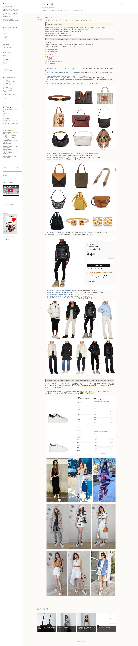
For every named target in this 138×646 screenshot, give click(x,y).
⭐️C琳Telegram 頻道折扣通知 (10, 123)
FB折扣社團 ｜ (45, 10)
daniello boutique (8, 52)
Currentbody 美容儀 (8, 88)
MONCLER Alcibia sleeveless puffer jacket (61, 291)
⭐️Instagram (6, 118)
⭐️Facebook (6, 116)
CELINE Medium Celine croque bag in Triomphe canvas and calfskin (70, 79)
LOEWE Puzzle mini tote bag (57, 155)
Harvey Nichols (7, 84)
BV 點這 (49, 58)
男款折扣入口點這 (52, 51)
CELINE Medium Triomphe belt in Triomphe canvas (64, 72)
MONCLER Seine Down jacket (57, 294)
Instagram (50, 33)
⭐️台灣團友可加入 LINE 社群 (10, 121)
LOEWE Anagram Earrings (56, 159)
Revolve (5, 55)
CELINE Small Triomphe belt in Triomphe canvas (63, 69)
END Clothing (6, 54)
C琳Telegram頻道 (55, 29)
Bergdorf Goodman (8, 94)
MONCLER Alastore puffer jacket (58, 292)
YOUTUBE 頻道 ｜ (60, 10)
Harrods (5, 39)
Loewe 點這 (50, 56)
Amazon (5, 62)
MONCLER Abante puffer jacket (58, 296)
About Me (76, 10)
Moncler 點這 (51, 60)
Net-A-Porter (6, 45)
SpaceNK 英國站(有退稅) (9, 82)
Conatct (81, 10)
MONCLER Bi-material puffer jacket (59, 298)
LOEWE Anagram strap (55, 157)
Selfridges (5, 32)
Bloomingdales (7, 61)
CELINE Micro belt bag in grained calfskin (61, 83)
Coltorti (5, 51)
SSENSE (5, 33)
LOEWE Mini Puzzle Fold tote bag (58, 153)
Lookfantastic (6, 83)
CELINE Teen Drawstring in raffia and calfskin (62, 78)
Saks (4, 58)
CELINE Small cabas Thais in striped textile (62, 76)
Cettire (5, 50)
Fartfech (5, 36)
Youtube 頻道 (51, 35)
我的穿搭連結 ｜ (69, 10)
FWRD (5, 37)
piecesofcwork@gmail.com (10, 20)
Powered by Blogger (81, 641)
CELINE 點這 (51, 54)
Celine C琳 (47, 4)
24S (4, 41)
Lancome (5, 95)
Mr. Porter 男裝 (7, 47)
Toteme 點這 (51, 63)
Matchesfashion (7, 44)
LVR (4, 43)
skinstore (5, 87)
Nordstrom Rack (7, 70)
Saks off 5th (6, 59)
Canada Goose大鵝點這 (54, 61)
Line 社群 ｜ (52, 10)
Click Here (6, 239)
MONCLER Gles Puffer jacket (57, 233)
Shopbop (5, 30)
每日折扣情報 (39, 19)
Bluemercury (6, 93)
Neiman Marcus (7, 90)
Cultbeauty (6, 86)
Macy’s (5, 67)
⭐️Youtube (6, 113)
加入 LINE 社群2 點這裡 (59, 28)
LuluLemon (6, 66)
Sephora (5, 91)
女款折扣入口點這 (52, 49)
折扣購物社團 (53, 31)
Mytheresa (6, 34)
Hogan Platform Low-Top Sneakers (59, 391)
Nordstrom (6, 69)
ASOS (4, 63)
